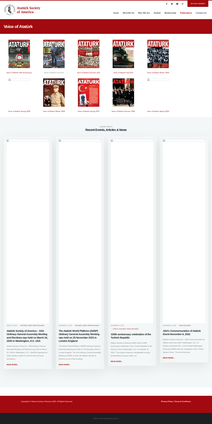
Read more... (13, 365)
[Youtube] (177, 4)
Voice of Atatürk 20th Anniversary (19, 73)
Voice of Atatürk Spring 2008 (19, 111)
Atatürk (157, 13)
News (30, 325)
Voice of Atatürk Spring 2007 (89, 111)
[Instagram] (182, 4)
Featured (23, 325)
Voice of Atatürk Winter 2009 (158, 73)
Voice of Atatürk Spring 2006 (158, 111)
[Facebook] (166, 4)
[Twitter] (172, 4)
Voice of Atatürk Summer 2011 (88, 73)
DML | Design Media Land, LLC (109, 418)
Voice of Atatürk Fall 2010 (123, 73)
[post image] (28, 231)
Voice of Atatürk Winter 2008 (54, 111)
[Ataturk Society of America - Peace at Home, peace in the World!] (22, 13)
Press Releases (38, 325)
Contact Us (201, 13)
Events (115, 329)
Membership (170, 13)
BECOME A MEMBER (198, 4)
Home (116, 13)
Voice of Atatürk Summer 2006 (123, 111)
